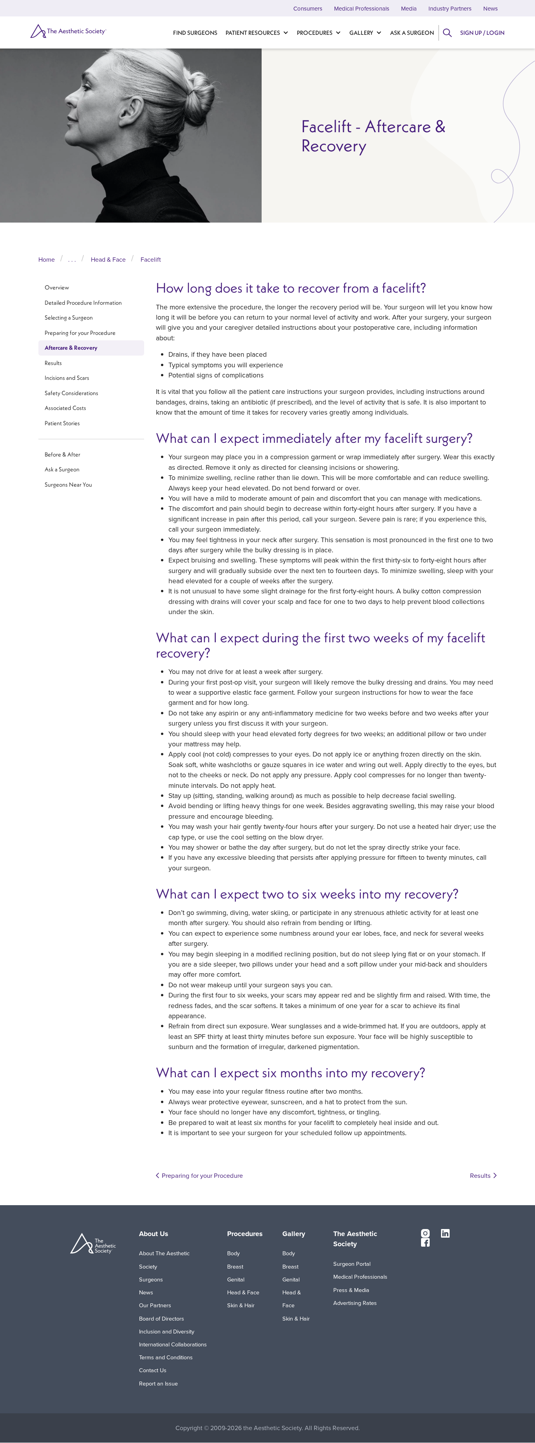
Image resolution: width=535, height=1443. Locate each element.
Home (46, 259)
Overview (57, 287)
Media (409, 8)
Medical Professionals (361, 8)
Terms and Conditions (166, 1357)
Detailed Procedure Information (83, 302)
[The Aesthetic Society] (64, 31)
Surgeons (151, 1279)
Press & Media (351, 1290)
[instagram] (425, 1233)
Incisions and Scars (67, 378)
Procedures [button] (245, 1234)
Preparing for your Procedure (80, 332)
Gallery (361, 32)
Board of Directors (161, 1318)
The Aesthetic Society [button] (355, 1239)
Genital (235, 1279)
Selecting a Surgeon (69, 317)
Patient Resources (253, 32)
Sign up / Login (482, 32)
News (490, 8)
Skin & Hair (241, 1305)
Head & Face (108, 259)
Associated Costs (65, 408)
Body (233, 1253)
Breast (235, 1266)
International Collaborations (173, 1344)
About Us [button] (153, 1234)
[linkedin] (445, 1233)
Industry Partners (450, 8)
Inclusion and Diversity (166, 1331)
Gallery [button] (293, 1234)
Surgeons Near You (68, 484)
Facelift (151, 259)
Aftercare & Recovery (71, 347)
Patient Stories (62, 423)
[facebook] (425, 1241)
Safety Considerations (71, 393)
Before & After (62, 454)
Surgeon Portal (352, 1264)
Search (447, 33)
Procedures (315, 32)
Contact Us (152, 1370)
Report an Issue (158, 1383)
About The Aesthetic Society (164, 1259)
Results (53, 363)
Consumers (307, 8)
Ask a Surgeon (412, 32)
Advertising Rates (355, 1303)
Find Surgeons (195, 32)
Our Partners (155, 1305)
